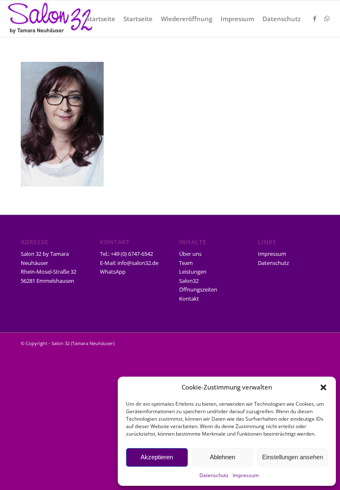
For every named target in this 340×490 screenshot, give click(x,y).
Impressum (246, 475)
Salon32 (189, 280)
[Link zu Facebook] (314, 18)
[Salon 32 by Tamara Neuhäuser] (50, 18)
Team (186, 263)
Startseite (100, 19)
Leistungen (192, 271)
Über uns (190, 253)
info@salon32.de (137, 263)
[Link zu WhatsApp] (327, 18)
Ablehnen (222, 457)
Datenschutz (213, 475)
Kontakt (189, 298)
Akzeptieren (157, 457)
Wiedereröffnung (186, 19)
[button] (323, 387)
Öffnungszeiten (198, 289)
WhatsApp (113, 271)
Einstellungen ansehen (292, 457)
